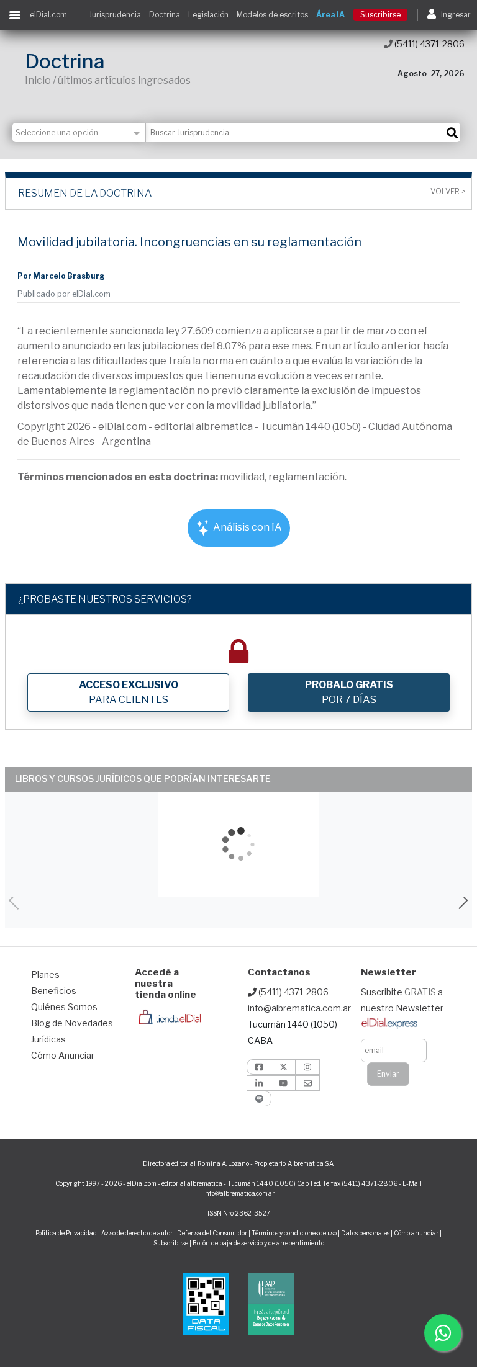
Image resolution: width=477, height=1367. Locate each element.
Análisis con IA (246, 527)
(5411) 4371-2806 (429, 43)
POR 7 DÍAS (349, 692)
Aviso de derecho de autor (137, 1233)
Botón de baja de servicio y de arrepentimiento (258, 1243)
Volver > (447, 191)
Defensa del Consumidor (212, 1233)
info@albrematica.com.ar (299, 1008)
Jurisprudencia (115, 14)
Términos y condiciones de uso (294, 1233)
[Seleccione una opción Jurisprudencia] (79, 132)
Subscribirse (171, 1243)
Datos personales (365, 1233)
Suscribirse (380, 14)
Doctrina (164, 14)
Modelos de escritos (272, 14)
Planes (45, 974)
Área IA (330, 14)
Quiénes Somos (64, 1007)
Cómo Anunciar (62, 1055)
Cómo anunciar (416, 1233)
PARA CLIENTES (128, 692)
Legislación (208, 14)
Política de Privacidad (66, 1233)
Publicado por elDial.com (64, 293)
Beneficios (53, 990)
